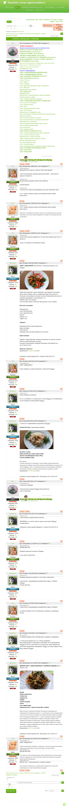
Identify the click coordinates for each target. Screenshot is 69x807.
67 (45, 421)
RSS (61, 21)
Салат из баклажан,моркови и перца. (30, 108)
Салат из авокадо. (25, 84)
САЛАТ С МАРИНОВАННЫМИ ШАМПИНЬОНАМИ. (33, 72)
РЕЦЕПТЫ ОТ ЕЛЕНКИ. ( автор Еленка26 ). (32, 53)
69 (46, 513)
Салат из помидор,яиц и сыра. (28, 142)
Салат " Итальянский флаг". (27, 144)
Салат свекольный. (25, 127)
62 (49, 203)
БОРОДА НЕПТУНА (24, 93)
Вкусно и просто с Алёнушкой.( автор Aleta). (30, 65)
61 (49, 166)
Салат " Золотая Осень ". (26, 110)
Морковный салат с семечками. (28, 121)
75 (49, 738)
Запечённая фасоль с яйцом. (27, 97)
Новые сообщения (44, 19)
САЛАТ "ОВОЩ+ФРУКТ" (26, 91)
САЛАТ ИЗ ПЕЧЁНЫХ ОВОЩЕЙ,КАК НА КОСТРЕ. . (33, 76)
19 (11, 28)
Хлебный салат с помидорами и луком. (30, 112)
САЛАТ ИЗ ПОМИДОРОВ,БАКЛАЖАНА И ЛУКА (33, 148)
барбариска (12, 263)
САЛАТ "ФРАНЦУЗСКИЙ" (26, 151)
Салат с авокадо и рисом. (26, 129)
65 (47, 361)
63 (49, 233)
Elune (19, 31)
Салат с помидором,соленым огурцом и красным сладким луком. (37, 146)
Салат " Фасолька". (25, 87)
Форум (21, 33)
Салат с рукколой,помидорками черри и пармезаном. (34, 85)
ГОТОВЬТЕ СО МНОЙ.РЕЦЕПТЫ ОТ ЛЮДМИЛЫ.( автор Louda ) (38, 57)
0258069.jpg (31, 351)
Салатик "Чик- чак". (25, 80)
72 (47, 603)
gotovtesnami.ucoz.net (12, 33)
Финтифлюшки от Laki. (26, 68)
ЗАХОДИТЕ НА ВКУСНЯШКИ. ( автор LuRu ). (32, 55)
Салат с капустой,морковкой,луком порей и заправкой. (35, 133)
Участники (54, 19)
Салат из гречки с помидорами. (28, 102)
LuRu (22, 31)
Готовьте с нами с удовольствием (26, 2)
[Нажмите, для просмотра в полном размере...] (36, 280)
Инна (12, 43)
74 (49, 663)
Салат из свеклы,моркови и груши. (29, 125)
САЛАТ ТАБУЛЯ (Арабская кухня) (29, 78)
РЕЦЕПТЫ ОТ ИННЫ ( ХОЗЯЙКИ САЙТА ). (31, 50)
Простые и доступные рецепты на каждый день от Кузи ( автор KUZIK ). (37, 63)
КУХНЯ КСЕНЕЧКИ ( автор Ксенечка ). (30, 51)
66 (45, 391)
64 (47, 263)
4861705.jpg (31, 728)
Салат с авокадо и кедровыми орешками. (31, 99)
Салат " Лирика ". (24, 82)
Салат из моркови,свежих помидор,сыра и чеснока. (34, 123)
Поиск (57, 21)
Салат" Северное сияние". (27, 104)
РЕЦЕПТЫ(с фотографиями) (32, 33)
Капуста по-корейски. (25, 116)
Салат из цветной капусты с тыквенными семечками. (34, 119)
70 (49, 543)
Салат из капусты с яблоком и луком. (30, 135)
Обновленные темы (32, 19)
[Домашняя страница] (27, 164)
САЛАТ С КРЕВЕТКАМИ (25, 150)
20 (14, 28)
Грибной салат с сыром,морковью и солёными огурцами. (35, 95)
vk (64, 804)
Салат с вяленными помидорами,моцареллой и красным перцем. (38, 114)
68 (45, 481)
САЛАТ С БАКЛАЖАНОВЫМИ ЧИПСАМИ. (31, 74)
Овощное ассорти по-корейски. (28, 89)
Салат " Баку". (23, 106)
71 (47, 573)
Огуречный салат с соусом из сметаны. (30, 136)
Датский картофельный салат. (28, 140)
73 (47, 633)
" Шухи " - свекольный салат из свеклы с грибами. (33, 138)
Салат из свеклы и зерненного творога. (30, 117)
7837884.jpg (31, 471)
